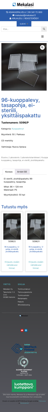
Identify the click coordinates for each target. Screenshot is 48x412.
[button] (42, 47)
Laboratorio (14, 157)
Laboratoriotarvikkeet (30, 157)
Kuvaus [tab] (9, 171)
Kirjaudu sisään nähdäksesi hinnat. (12, 265)
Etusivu (4, 157)
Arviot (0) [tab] (22, 171)
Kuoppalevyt (18, 128)
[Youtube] (22, 330)
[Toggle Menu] (36, 36)
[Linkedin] (26, 330)
